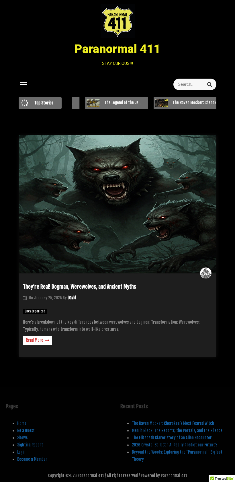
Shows (22, 437)
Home (21, 423)
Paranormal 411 (117, 49)
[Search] (209, 84)
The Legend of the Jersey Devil (118, 102)
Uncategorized (35, 311)
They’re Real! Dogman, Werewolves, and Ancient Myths (79, 286)
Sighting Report (30, 444)
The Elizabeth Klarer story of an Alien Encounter (172, 437)
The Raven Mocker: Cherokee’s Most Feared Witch (173, 423)
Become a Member (32, 459)
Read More (34, 340)
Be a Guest (26, 430)
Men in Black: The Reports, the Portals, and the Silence (177, 430)
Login (21, 452)
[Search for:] (182, 84)
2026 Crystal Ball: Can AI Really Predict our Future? (174, 444)
